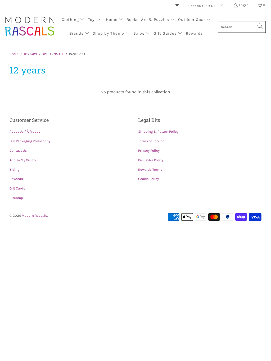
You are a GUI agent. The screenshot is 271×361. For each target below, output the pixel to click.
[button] (73, 20)
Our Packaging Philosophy (30, 141)
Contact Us (18, 150)
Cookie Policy (148, 179)
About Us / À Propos (25, 131)
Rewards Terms (150, 170)
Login (244, 5)
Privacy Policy (149, 150)
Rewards (16, 179)
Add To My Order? (23, 160)
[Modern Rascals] (29, 27)
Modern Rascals (34, 215)
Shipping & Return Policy (158, 131)
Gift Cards (17, 188)
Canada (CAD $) (202, 6)
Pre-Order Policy (150, 160)
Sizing (14, 170)
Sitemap (16, 198)
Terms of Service (151, 141)
